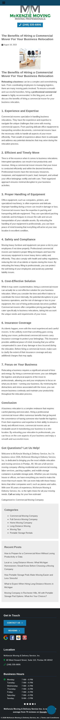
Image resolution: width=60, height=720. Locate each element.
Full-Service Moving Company (24, 519)
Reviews (12, 631)
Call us (11, 494)
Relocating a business (12, 81)
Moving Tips (15, 529)
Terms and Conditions (50, 717)
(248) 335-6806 (31, 24)
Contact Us (13, 623)
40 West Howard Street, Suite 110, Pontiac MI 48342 (29, 660)
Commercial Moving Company (30, 500)
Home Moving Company (21, 522)
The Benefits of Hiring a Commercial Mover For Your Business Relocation (27, 37)
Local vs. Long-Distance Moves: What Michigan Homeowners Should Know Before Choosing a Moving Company (29, 565)
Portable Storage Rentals (21, 533)
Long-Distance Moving (20, 526)
